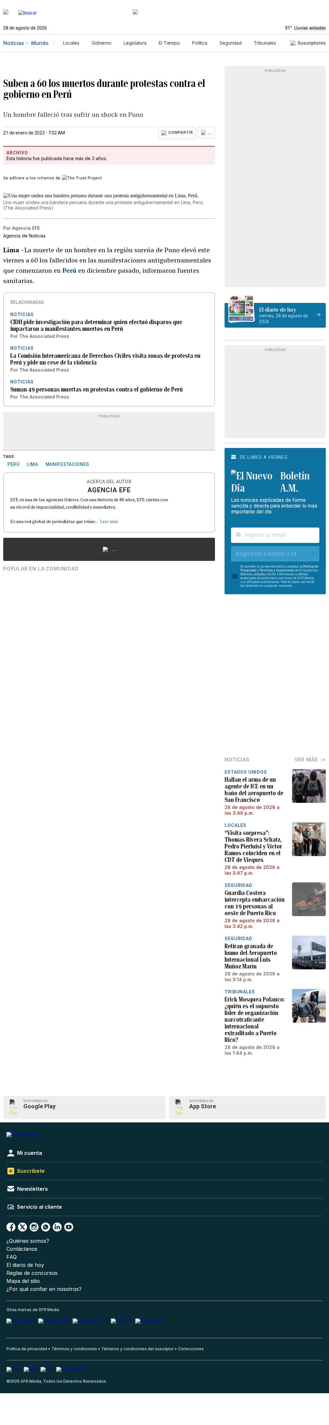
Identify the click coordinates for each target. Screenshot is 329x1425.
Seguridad (230, 43)
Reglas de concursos (32, 1273)
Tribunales (265, 43)
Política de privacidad (26, 1348)
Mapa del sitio (23, 1281)
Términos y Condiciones (276, 570)
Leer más (109, 521)
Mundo (40, 43)
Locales (71, 43)
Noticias (13, 43)
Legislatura (135, 43)
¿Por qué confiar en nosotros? (44, 1289)
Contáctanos (21, 1249)
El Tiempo (169, 43)
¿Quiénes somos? (27, 1241)
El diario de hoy (25, 1265)
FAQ (11, 1257)
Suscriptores (312, 43)
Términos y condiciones (74, 1348)
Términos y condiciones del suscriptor (137, 1348)
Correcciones (191, 1348)
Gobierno (101, 43)
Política (199, 43)
